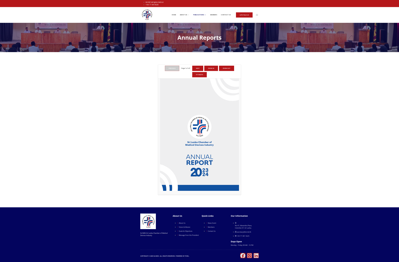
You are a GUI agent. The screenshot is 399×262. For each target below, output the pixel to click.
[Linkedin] (256, 255)
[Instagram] (249, 255)
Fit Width (199, 75)
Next (198, 68)
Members (213, 15)
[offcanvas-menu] (257, 15)
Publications (198, 15)
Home (174, 15)
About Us (183, 15)
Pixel (187, 256)
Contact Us (226, 15)
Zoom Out (226, 68)
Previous (172, 68)
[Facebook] (242, 255)
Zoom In (211, 68)
